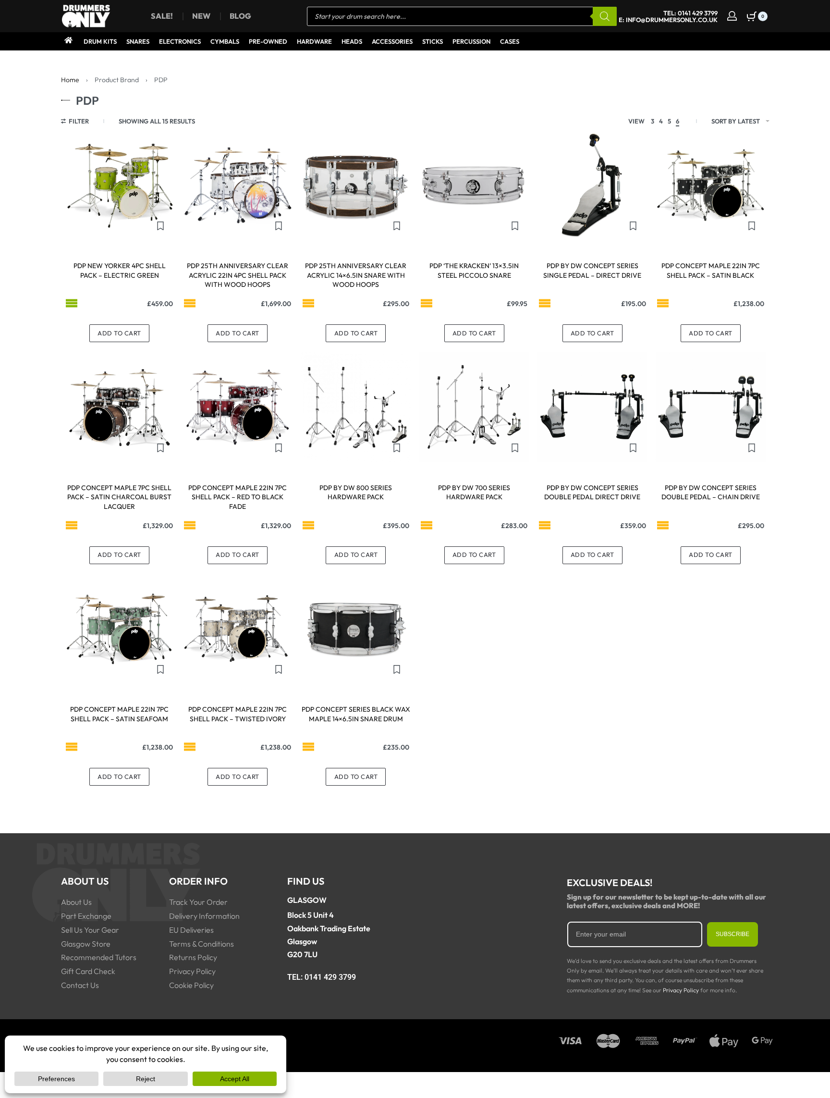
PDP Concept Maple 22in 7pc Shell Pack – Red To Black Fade (237, 497)
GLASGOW (307, 900)
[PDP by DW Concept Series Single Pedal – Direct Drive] (592, 185)
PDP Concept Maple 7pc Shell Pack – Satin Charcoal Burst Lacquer (119, 497)
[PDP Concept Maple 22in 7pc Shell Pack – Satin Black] (710, 185)
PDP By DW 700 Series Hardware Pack (474, 492)
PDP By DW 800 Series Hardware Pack (355, 492)
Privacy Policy (681, 990)
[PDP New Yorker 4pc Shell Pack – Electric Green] (119, 185)
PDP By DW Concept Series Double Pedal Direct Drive (592, 492)
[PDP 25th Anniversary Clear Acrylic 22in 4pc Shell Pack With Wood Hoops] (238, 185)
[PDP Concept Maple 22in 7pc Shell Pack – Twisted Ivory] (238, 628)
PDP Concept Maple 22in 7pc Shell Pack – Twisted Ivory (237, 714)
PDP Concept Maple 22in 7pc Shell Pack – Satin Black (710, 270)
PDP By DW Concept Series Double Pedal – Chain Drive (710, 492)
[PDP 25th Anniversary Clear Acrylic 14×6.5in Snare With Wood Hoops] (356, 185)
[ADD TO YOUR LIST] (160, 226)
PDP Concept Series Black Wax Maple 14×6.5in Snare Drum (356, 714)
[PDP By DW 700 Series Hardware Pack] (474, 407)
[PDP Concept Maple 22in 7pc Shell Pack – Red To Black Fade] (238, 407)
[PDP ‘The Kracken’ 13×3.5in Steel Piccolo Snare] (474, 185)
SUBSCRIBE (732, 934)
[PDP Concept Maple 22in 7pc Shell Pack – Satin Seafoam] (119, 628)
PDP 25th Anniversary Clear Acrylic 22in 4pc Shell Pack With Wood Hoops (237, 275)
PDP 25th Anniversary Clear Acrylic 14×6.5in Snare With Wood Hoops (355, 275)
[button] (119, 333)
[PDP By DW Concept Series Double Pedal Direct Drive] (592, 407)
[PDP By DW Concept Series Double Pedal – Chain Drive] (710, 407)
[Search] (605, 16)
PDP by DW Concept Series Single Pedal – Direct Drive (592, 270)
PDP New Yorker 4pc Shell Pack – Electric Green (119, 270)
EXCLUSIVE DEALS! (609, 882)
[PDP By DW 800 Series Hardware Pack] (356, 407)
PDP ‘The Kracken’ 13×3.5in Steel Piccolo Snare (474, 270)
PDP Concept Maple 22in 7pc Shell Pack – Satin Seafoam (119, 714)
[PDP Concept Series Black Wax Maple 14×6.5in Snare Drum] (356, 628)
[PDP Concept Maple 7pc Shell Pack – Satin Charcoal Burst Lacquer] (119, 407)
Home (70, 79)
